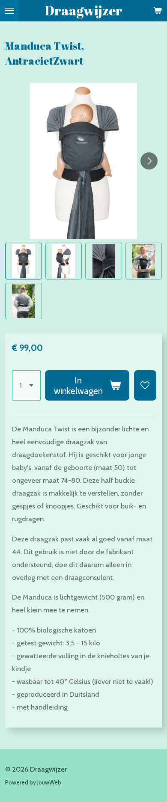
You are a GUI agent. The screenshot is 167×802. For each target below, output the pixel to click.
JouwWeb (49, 782)
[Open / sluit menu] (9, 10)
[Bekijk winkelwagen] (157, 10)
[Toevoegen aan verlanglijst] (145, 385)
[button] (23, 261)
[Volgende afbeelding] (149, 160)
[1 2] (26, 385)
